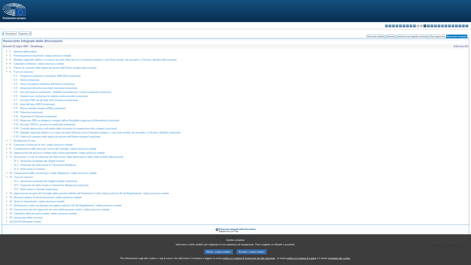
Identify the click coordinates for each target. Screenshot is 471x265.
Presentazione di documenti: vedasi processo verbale (42, 55)
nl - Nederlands (442, 25)
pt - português (449, 25)
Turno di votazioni (23, 71)
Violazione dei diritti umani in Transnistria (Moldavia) (48, 165)
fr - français (414, 25)
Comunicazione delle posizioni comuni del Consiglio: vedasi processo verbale (55, 148)
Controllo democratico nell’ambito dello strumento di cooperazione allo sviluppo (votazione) (68, 128)
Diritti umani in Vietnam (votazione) (39, 189)
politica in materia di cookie (301, 258)
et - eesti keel (404, 25)
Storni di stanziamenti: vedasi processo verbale (39, 201)
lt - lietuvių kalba (432, 25)
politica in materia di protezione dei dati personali (249, 258)
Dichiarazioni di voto (24, 140)
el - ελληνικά (407, 25)
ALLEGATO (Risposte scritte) (25, 221)
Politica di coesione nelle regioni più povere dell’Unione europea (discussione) (55, 67)
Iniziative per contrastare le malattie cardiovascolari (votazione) (54, 96)
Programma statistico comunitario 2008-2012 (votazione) (50, 76)
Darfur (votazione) (29, 80)
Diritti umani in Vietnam (32, 169)
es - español (390, 25)
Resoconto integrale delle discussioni (237, 229)
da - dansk (397, 25)
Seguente (23, 34)
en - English (411, 25)
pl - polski (446, 25)
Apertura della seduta (25, 51)
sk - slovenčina (456, 25)
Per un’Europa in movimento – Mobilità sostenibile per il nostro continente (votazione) (65, 92)
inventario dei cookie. (339, 258)
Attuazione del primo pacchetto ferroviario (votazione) (48, 88)
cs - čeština (393, 25)
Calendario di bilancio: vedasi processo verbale (39, 63)
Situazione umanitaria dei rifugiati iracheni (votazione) (48, 181)
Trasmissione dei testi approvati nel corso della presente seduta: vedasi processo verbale (61, 209)
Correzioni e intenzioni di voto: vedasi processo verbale (43, 144)
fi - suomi (463, 25)
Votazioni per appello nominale (413, 36)
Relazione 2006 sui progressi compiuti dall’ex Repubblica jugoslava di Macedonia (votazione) (69, 120)
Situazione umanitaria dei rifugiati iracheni (42, 161)
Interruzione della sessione (28, 217)
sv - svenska (466, 25)
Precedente (11, 34)
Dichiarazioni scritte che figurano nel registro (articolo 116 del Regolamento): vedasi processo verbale (67, 205)
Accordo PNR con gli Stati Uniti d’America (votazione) (49, 100)
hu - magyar (435, 25)
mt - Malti (439, 25)
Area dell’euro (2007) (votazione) (37, 104)
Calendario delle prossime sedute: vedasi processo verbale (45, 213)
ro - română (452, 25)
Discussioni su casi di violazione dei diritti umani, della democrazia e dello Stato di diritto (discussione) (68, 157)
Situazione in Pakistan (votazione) (38, 116)
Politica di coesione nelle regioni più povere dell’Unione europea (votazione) (60, 136)
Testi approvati (437, 36)
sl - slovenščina (459, 25)
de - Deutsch (400, 25)
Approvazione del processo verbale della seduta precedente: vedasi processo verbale (59, 152)
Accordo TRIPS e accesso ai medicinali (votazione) (47, 124)
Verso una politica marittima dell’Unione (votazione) (47, 84)
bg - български (386, 25)
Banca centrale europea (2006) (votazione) (42, 108)
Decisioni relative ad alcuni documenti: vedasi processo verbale (48, 197)
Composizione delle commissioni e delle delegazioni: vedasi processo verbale (55, 173)
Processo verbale (375, 36)
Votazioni (390, 36)
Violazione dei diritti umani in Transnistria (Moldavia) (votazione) (54, 185)
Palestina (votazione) (31, 112)
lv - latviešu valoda (428, 25)
